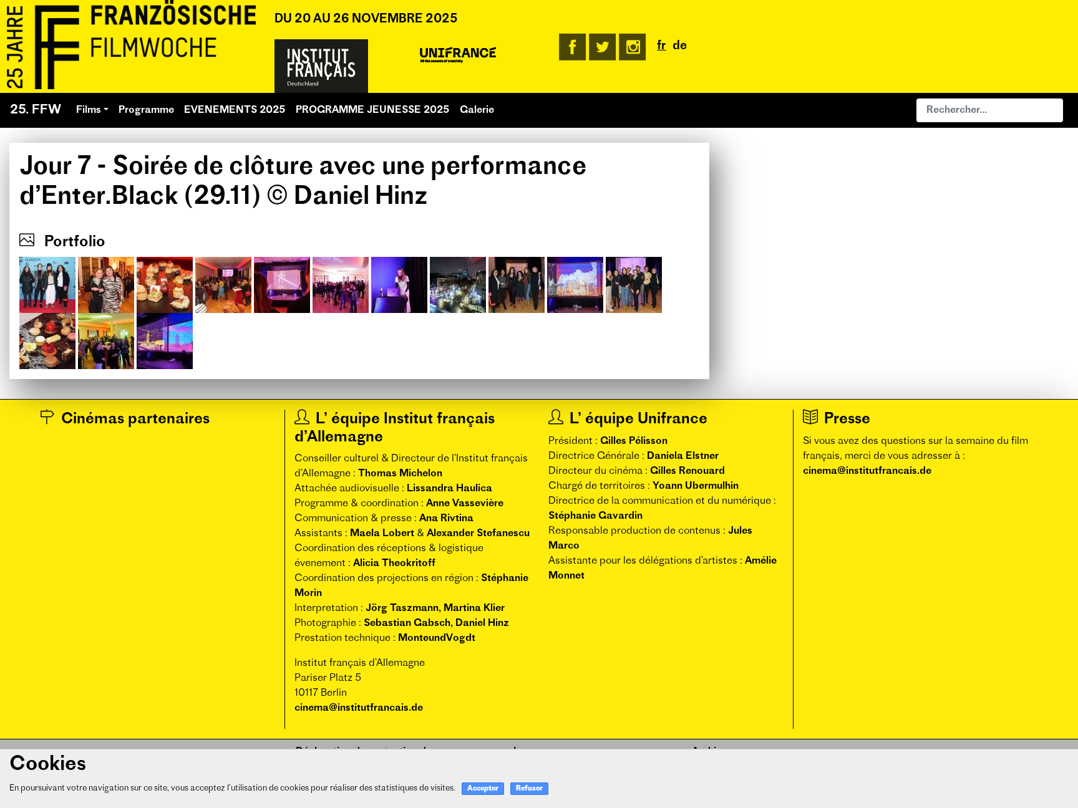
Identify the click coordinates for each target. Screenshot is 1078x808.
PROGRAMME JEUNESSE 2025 (373, 110)
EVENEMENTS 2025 (235, 110)
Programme (146, 110)
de (680, 46)
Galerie (477, 110)
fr (661, 46)
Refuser (529, 789)
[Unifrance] (458, 55)
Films (88, 110)
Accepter (482, 789)
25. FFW (35, 110)
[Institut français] (321, 66)
